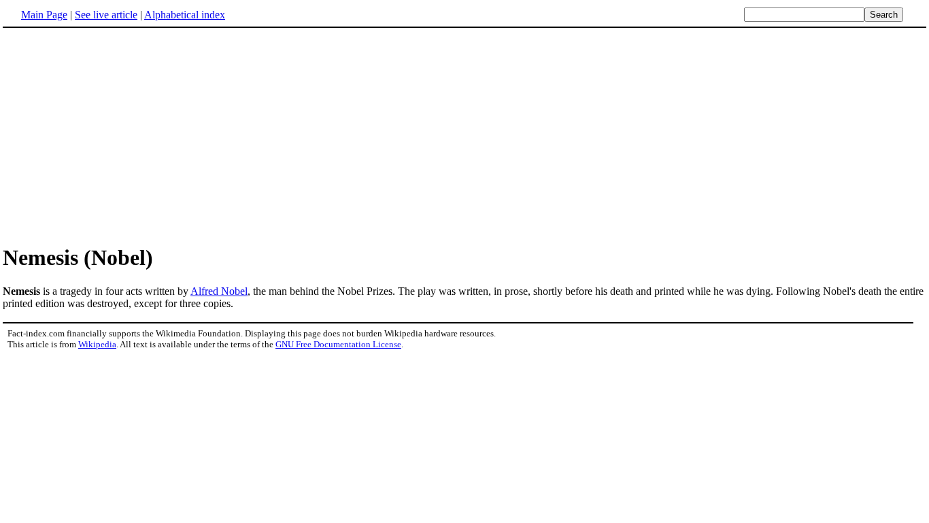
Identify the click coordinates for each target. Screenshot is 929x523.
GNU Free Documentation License (338, 344)
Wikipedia (97, 344)
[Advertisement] (117, 135)
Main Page (44, 14)
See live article (106, 14)
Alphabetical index (184, 14)
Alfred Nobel (219, 291)
